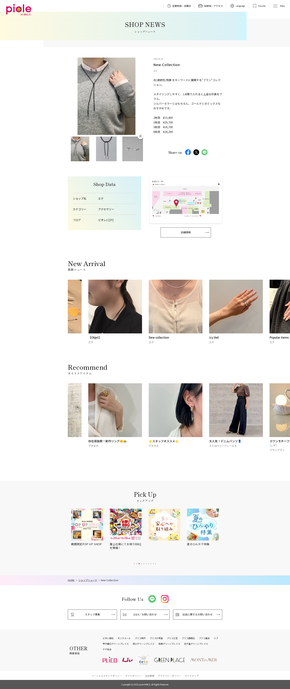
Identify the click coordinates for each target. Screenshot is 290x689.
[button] (134, 563)
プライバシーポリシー (169, 676)
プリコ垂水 (204, 638)
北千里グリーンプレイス (196, 643)
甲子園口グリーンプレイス (116, 643)
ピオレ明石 (108, 638)
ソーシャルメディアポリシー (106, 676)
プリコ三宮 (172, 638)
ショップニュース (87, 580)
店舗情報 (186, 232)
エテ (101, 198)
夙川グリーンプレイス (143, 643)
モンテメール (124, 638)
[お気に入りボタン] (140, 136)
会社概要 (149, 676)
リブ (216, 638)
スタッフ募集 (92, 614)
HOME (71, 580)
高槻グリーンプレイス (169, 643)
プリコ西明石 (188, 638)
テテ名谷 (107, 649)
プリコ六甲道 (156, 638)
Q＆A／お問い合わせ (145, 614)
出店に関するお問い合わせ (197, 614)
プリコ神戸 (140, 638)
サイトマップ (192, 676)
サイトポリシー (133, 676)
